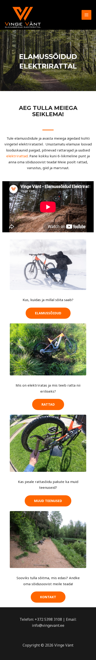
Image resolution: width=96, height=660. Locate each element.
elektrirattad (17, 156)
